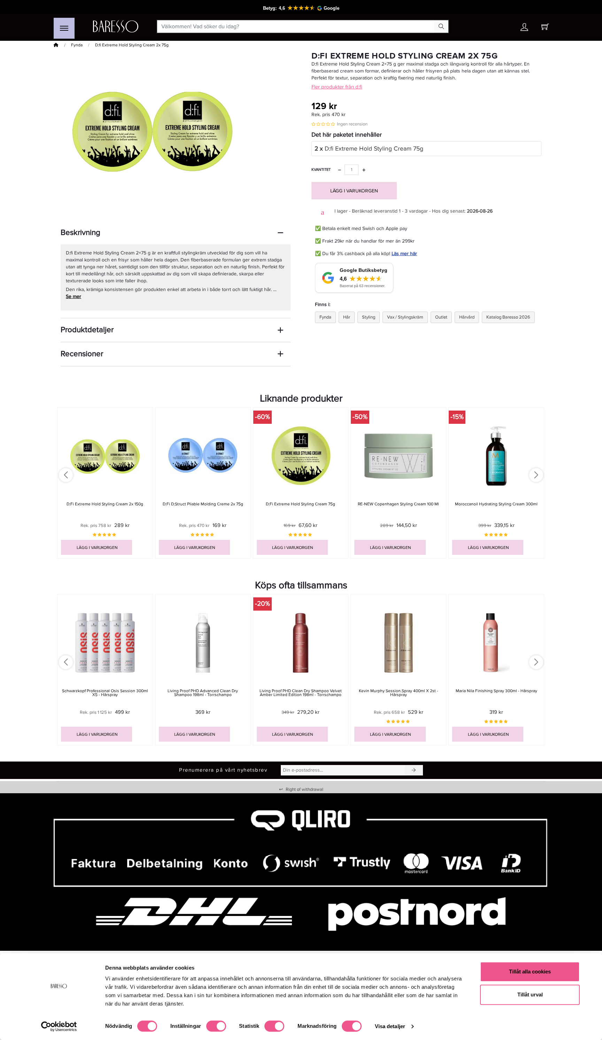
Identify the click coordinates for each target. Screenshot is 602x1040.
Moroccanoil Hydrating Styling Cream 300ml (496, 504)
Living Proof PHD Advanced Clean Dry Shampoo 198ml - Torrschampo (203, 692)
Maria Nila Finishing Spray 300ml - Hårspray (496, 691)
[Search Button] (441, 26)
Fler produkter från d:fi (336, 87)
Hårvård (466, 317)
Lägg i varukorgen (354, 191)
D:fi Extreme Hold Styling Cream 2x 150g (105, 504)
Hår (346, 317)
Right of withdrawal (301, 789)
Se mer (73, 296)
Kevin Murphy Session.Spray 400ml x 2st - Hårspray (398, 692)
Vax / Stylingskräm (405, 317)
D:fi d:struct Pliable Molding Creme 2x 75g (203, 504)
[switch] (216, 1026)
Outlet (441, 317)
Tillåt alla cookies (530, 971)
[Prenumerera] (414, 770)
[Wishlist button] (504, 26)
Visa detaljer (390, 1026)
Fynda (77, 45)
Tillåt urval (530, 994)
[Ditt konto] (524, 29)
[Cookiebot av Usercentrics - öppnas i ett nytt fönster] (59, 1026)
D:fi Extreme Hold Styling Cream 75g (369, 148)
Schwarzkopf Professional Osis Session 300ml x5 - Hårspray (105, 692)
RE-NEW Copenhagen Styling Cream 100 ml (398, 504)
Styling (368, 317)
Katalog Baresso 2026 (508, 317)
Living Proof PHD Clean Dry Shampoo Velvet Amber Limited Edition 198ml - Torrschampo (301, 692)
